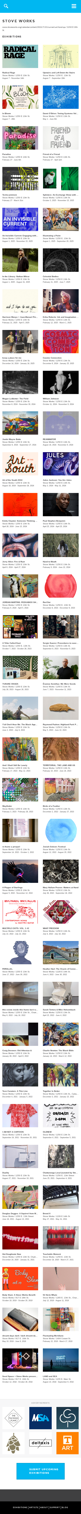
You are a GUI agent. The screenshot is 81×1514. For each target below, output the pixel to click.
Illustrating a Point (51, 236)
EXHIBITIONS (20, 1507)
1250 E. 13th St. (63, 75)
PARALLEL (7, 969)
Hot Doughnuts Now (11, 1254)
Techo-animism (9, 195)
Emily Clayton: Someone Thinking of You (21, 521)
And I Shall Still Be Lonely (14, 765)
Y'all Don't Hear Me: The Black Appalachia (22, 724)
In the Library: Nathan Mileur (15, 276)
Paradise (6, 154)
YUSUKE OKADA (10, 684)
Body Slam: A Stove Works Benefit (18, 1295)
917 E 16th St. (22, 1298)
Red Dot (46, 602)
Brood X (47, 1213)
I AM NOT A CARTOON (13, 1132)
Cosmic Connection (52, 358)
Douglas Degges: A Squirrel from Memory (22, 1213)
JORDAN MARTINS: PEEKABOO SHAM (20, 602)
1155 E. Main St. (63, 1379)
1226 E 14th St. (63, 972)
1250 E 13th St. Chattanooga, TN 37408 (34, 1257)
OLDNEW (47, 1132)
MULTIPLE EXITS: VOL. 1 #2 (15, 928)
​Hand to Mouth (49, 562)
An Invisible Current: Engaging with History (23, 236)
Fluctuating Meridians (53, 1336)
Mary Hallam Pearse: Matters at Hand (60, 887)
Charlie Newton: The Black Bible (58, 1050)
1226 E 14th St (63, 1216)
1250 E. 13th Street (65, 1175)
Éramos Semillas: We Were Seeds (59, 684)
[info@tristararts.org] (77, 1495)
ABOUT (44, 1507)
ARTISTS (33, 1507)
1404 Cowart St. (63, 1338)
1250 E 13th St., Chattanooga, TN (31, 1012)
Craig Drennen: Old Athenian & (17, 1050)
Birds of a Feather (51, 806)
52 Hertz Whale (50, 1295)
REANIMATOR (49, 439)
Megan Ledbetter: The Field (15, 399)
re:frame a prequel (11, 847)
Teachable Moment (52, 1254)
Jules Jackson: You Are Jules (57, 480)
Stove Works (8, 75)
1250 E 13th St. (23, 75)
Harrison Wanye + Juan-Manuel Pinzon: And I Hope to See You (32, 317)
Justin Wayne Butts (11, 439)
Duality (5, 1173)
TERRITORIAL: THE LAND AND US (59, 765)
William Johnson (51, 399)
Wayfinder (7, 806)
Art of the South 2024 (12, 480)
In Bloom (6, 113)
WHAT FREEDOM (51, 928)
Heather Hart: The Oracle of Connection (61, 969)
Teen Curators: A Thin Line (15, 1091)
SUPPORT (55, 1507)
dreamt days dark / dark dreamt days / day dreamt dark (28, 1336)
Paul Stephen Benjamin (54, 521)
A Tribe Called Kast (11, 643)
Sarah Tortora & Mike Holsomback (59, 1010)
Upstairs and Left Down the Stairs (59, 73)
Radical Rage (8, 73)
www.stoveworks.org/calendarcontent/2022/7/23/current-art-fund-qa (33, 27)
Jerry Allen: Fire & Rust (13, 562)
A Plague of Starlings (12, 887)
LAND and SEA (50, 1376)
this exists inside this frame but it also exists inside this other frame (35, 1010)
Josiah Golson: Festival (54, 847)
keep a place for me (11, 358)
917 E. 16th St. (22, 1338)
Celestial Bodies (51, 276)
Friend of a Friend (51, 154)
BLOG (65, 1507)
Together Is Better (51, 1091)
